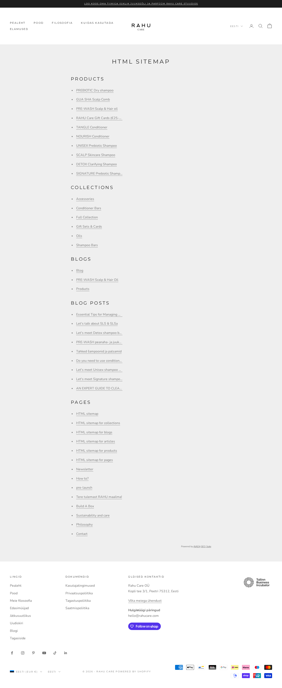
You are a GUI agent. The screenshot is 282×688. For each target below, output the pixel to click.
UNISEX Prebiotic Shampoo (96, 145)
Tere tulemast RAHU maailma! (99, 497)
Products (82, 289)
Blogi (14, 631)
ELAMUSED (19, 29)
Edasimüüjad (19, 608)
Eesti (234, 26)
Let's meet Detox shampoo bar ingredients (108, 333)
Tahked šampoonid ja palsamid (99, 351)
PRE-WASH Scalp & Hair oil (97, 108)
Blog (79, 270)
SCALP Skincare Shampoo (95, 155)
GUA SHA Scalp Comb (93, 99)
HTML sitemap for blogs (94, 432)
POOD (39, 22)
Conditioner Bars (88, 208)
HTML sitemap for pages (94, 460)
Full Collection (87, 217)
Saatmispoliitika (77, 608)
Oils (79, 236)
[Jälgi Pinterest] (33, 653)
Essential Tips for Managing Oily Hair (103, 314)
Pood (14, 593)
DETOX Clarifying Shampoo (96, 164)
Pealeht (15, 585)
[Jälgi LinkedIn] (66, 653)
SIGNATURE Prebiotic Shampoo (100, 173)
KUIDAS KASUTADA (97, 22)
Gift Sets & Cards (89, 226)
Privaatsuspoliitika (79, 593)
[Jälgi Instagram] (23, 653)
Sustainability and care (93, 515)
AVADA (196, 546)
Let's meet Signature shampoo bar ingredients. (111, 379)
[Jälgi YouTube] (44, 653)
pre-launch (84, 487)
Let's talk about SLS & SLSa (97, 323)
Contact (82, 534)
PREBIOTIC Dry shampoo (95, 90)
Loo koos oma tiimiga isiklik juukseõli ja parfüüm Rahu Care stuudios (141, 3)
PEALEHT (17, 22)
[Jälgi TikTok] (55, 653)
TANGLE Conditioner (91, 127)
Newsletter (84, 469)
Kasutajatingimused (80, 585)
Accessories (85, 199)
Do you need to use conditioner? (100, 360)
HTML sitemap (87, 413)
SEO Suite (206, 546)
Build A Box (85, 506)
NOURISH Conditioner (92, 136)
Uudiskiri (16, 623)
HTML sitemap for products (96, 450)
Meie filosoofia (21, 600)
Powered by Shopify (133, 671)
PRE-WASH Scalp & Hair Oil (97, 280)
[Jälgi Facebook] (12, 653)
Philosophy (84, 524)
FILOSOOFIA (62, 22)
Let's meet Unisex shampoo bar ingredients (108, 370)
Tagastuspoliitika (78, 600)
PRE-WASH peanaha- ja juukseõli (101, 342)
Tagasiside (18, 638)
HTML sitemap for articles (95, 441)
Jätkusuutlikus (20, 616)
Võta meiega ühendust (145, 600)
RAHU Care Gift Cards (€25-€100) (102, 118)
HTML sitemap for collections (98, 423)
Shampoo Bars (87, 245)
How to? (82, 478)
